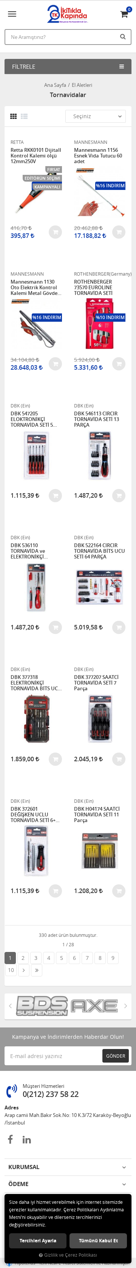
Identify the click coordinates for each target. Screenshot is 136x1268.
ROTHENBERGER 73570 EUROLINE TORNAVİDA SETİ (93, 287)
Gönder (115, 1056)
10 (11, 969)
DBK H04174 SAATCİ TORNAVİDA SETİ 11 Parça (97, 814)
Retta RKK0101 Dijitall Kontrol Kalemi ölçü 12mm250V (36, 155)
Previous (10, 1005)
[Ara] (123, 36)
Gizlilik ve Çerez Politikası (70, 1255)
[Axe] (83, 1006)
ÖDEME (18, 1184)
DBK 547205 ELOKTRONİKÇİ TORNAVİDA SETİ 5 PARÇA (32, 419)
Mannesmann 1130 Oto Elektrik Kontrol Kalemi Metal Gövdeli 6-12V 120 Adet (35, 287)
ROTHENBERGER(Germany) (99, 274)
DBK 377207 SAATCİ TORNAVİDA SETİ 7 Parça (96, 682)
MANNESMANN (90, 142)
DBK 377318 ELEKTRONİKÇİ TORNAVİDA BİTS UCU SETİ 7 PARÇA (36, 682)
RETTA (17, 142)
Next (125, 1005)
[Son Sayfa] (36, 970)
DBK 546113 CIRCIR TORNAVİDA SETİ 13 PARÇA (96, 419)
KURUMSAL (23, 1167)
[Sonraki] (23, 970)
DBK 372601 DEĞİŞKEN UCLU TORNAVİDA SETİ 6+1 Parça (34, 814)
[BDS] (31, 1006)
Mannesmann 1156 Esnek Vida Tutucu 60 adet (98, 155)
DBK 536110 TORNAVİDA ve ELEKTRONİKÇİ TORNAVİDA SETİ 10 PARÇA (33, 551)
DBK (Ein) (20, 406)
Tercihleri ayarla (38, 1240)
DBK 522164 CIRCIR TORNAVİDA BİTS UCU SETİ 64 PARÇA (99, 551)
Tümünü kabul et (98, 1240)
